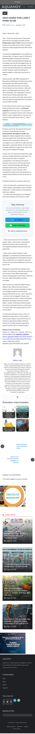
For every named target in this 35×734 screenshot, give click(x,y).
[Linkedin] (17, 397)
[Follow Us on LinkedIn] (11, 702)
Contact (26, 726)
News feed (11, 33)
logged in (13, 479)
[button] (24, 7)
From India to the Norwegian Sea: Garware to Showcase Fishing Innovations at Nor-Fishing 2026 (17, 621)
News (4, 681)
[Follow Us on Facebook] (4, 702)
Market (4, 684)
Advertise (19, 726)
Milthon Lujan (11, 25)
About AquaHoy (11, 726)
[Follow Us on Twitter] (7, 702)
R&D (5, 13)
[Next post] (32, 459)
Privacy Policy (16, 728)
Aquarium (5, 688)
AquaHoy (11, 7)
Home (4, 33)
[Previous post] (2, 446)
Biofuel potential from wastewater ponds (22, 446)
